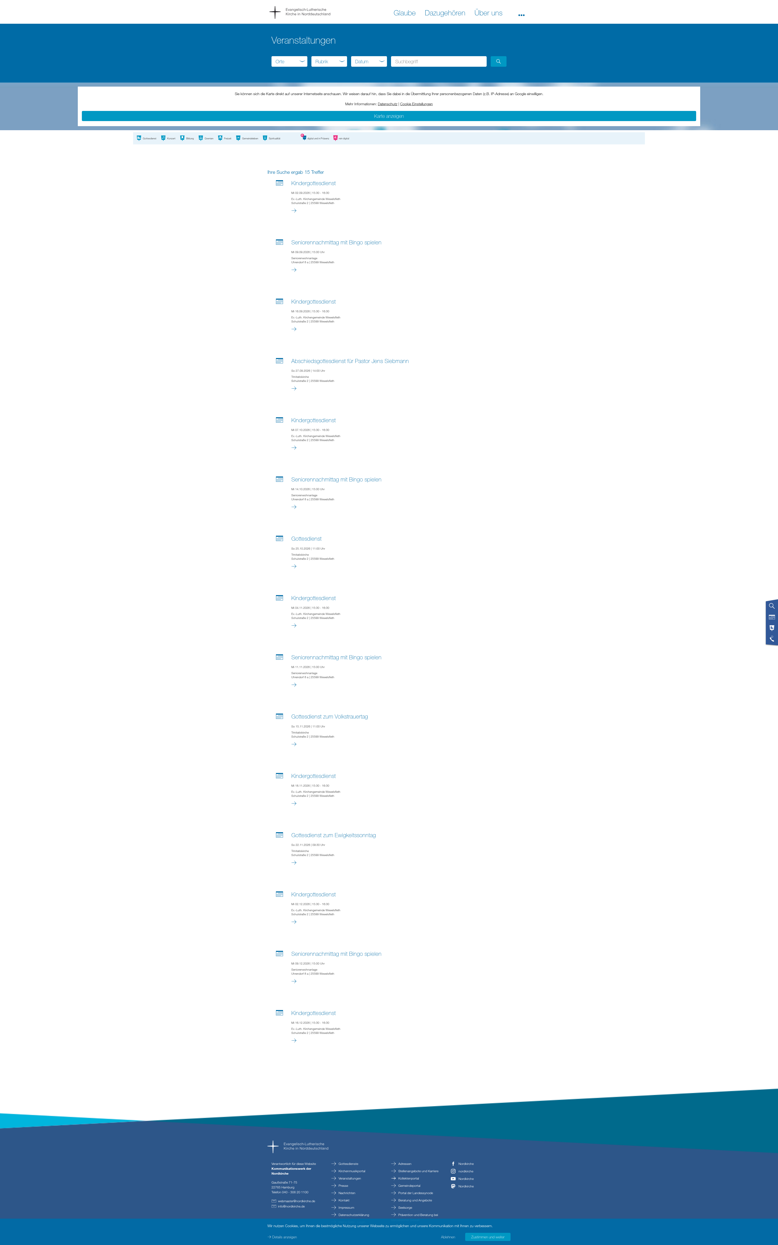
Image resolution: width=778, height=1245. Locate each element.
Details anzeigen (284, 1237)
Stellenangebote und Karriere (418, 1171)
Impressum (346, 1207)
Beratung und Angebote (415, 1200)
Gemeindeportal (409, 1185)
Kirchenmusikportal (351, 1171)
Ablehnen (448, 1237)
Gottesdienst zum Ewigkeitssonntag (333, 834)
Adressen (404, 1164)
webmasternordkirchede (296, 1201)
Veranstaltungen (349, 1178)
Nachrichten (346, 1193)
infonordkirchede (291, 1206)
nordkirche (465, 1171)
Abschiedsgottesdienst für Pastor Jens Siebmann (350, 360)
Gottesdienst (306, 538)
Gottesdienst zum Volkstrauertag (329, 716)
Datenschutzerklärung (353, 1215)
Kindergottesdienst (313, 182)
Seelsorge (405, 1207)
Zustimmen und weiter (487, 1237)
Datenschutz (387, 104)
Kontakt (343, 1200)
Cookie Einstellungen (416, 104)
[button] (521, 12)
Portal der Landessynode (415, 1193)
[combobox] (289, 61)
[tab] (772, 607)
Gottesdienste (348, 1164)
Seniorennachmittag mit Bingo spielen (336, 242)
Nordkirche (466, 1164)
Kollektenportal (408, 1178)
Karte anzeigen (389, 116)
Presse (343, 1185)
